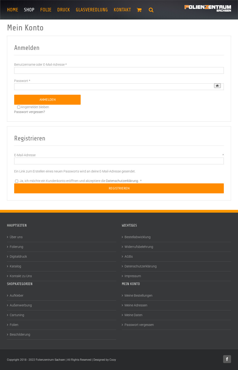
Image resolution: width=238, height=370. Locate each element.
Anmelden (48, 99)
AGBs (129, 256)
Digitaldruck (18, 256)
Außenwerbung (21, 305)
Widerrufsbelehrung (139, 247)
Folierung (16, 247)
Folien (14, 325)
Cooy (112, 359)
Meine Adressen (136, 305)
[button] (151, 9)
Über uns (16, 237)
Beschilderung (20, 334)
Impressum (133, 276)
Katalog (15, 266)
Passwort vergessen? (29, 112)
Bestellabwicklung (138, 237)
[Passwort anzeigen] (217, 85)
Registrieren (119, 188)
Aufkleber (16, 295)
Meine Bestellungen (138, 295)
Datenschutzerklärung (122, 181)
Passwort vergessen (139, 325)
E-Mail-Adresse (119, 155)
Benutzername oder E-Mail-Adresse (40, 64)
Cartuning (17, 315)
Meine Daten (133, 315)
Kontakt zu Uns (21, 276)
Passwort (22, 81)
